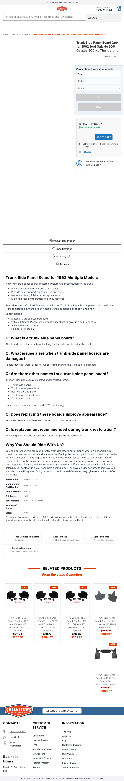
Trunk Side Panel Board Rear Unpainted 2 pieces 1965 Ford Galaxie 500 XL (106, 623)
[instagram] (103, 723)
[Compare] (25, 604)
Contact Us (38, 735)
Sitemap (99, 778)
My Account (39, 753)
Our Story (67, 758)
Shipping (66, 731)
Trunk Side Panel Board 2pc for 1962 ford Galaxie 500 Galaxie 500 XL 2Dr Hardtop (18, 624)
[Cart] (119, 8)
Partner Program (41, 762)
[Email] (85, 171)
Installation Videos (42, 749)
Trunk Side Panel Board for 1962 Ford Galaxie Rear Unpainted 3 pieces (106, 680)
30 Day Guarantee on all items (66, 540)
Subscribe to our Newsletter (62, 711)
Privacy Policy (69, 763)
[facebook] (78, 171)
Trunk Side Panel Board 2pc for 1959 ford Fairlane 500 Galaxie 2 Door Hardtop (77, 624)
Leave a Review (40, 740)
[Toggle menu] (22, 9)
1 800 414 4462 (93, 165)
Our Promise (68, 754)
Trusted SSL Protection (103, 540)
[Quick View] (25, 589)
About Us (67, 736)
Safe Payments (101, 536)
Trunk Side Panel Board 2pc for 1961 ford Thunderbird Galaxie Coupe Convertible (47, 624)
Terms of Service (70, 767)
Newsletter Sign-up (42, 758)
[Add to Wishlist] (25, 597)
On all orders (20, 540)
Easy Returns (60, 536)
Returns (36, 767)
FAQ (35, 744)
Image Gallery (69, 749)
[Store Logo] (19, 711)
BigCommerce (68, 778)
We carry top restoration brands (24, 551)
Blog (64, 740)
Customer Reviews (71, 745)
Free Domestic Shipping (27, 536)
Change (87, 152)
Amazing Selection (21, 548)
